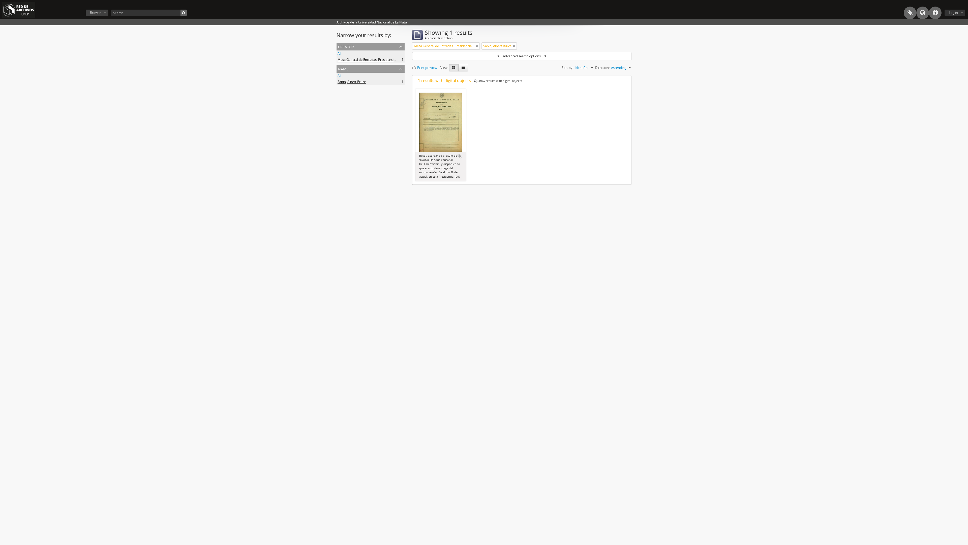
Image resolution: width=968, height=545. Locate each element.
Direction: (602, 67)
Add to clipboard (459, 156)
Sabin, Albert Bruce (352, 81)
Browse (95, 12)
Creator (346, 46)
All (339, 53)
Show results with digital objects (499, 81)
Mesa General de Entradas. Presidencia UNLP (371, 59)
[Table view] (463, 67)
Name (343, 68)
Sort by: (567, 67)
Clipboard (910, 13)
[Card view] (454, 67)
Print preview (426, 67)
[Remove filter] (477, 45)
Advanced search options (521, 56)
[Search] (183, 13)
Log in (953, 12)
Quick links (935, 13)
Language (922, 13)
